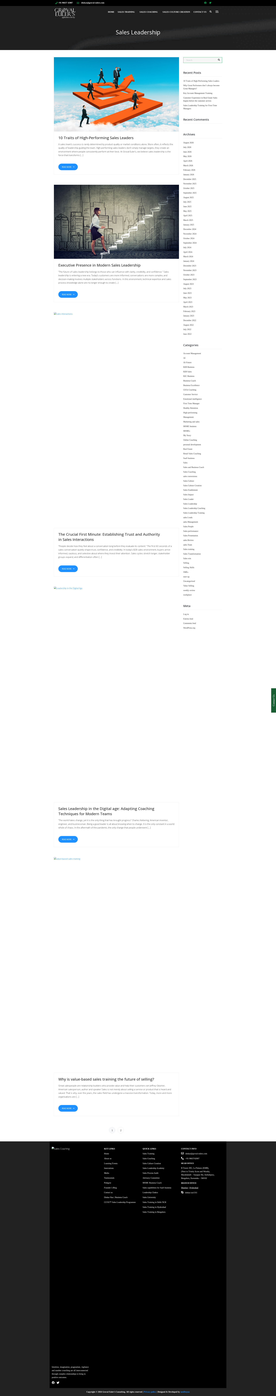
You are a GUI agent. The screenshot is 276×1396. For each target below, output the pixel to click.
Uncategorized (189, 581)
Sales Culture (188, 481)
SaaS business (188, 458)
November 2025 (189, 184)
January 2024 (188, 261)
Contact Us (199, 12)
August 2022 (188, 325)
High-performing (190, 413)
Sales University (149, 1197)
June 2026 (187, 152)
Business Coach (189, 381)
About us (107, 1158)
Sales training (188, 549)
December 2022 (189, 320)
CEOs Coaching (189, 390)
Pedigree (107, 1183)
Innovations (109, 1168)
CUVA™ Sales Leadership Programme (120, 1202)
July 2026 (187, 147)
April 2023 (187, 302)
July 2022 (187, 329)
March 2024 (188, 256)
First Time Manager (191, 403)
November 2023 (189, 270)
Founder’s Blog (110, 1188)
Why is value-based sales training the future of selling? (106, 1079)
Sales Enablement (190, 490)
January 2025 (188, 225)
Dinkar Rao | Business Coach (116, 1197)
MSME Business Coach (152, 1183)
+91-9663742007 (192, 1158)
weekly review (189, 590)
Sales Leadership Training (194, 513)
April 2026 (187, 161)
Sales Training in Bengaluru (154, 1212)
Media (106, 1173)
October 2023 (188, 275)
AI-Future (187, 362)
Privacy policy (150, 1392)
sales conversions (190, 476)
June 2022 (187, 334)
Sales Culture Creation (192, 486)
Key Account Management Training (197, 93)
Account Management (192, 353)
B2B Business (188, 367)
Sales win (187, 558)
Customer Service (190, 394)
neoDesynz (185, 1392)
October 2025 (188, 188)
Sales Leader (188, 499)
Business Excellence (191, 385)
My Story (187, 435)
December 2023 (189, 266)
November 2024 (189, 234)
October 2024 (188, 238)
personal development (192, 445)
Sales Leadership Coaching (194, 508)
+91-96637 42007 (65, 3)
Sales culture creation (176, 12)
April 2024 (187, 252)
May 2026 (187, 156)
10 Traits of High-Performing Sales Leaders (96, 137)
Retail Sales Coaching (192, 454)
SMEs (185, 572)
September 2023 (190, 279)
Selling (186, 563)
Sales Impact (188, 495)
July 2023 (187, 288)
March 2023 (188, 307)
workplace (187, 595)
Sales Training (126, 12)
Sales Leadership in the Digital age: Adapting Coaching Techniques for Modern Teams (106, 811)
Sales (185, 463)
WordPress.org (189, 628)
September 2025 (190, 193)
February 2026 (189, 170)
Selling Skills (188, 567)
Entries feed (188, 619)
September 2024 (190, 243)
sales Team (187, 545)
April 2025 (187, 216)
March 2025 (188, 220)
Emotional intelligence (192, 399)
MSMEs (186, 431)
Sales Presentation (190, 536)
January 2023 (188, 316)
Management (188, 417)
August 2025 (188, 197)
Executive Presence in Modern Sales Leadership (99, 265)
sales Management (190, 522)
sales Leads (187, 517)
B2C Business (188, 376)
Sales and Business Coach (193, 467)
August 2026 (188, 143)
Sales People (188, 526)
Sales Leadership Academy (153, 1168)
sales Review (188, 540)
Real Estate (187, 449)
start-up (186, 577)
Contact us (108, 1192)
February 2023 (189, 311)
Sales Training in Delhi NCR (154, 1202)
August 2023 (188, 284)
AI (184, 358)
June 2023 (187, 293)
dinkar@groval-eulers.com (92, 3)
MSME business (189, 426)
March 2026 (188, 165)
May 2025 (187, 211)
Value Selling (188, 586)
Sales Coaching (149, 12)
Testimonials (109, 1178)
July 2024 (187, 247)
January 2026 (188, 175)
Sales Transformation (192, 554)
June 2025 (187, 206)
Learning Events (110, 1163)
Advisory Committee (151, 1178)
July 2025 (187, 202)
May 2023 (187, 298)
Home (111, 12)
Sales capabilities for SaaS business (157, 1188)
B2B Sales (187, 372)
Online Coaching (190, 440)
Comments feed (189, 623)
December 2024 (189, 229)
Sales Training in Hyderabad (154, 1207)
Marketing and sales (191, 422)
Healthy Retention (190, 408)
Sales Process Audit (150, 1173)
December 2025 (189, 179)
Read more (67, 167)
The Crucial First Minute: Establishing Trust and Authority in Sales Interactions (109, 537)
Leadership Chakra (150, 1192)
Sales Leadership (190, 504)
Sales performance (190, 531)
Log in (186, 614)
